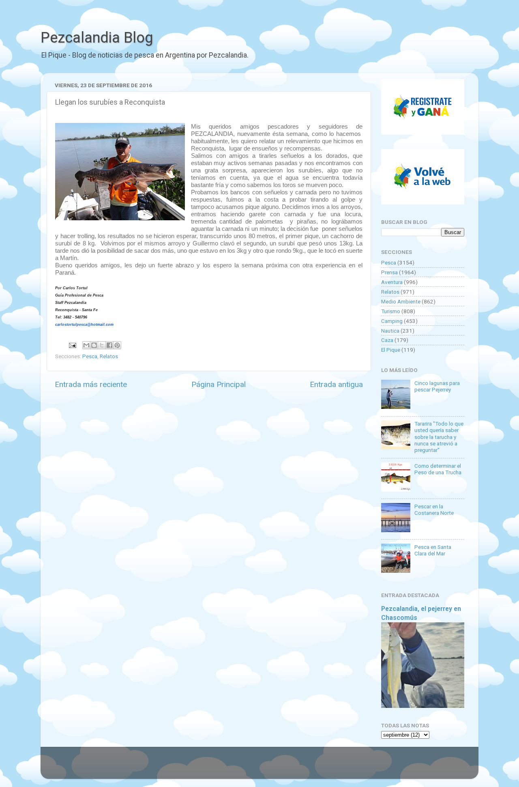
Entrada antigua (336, 384)
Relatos (109, 356)
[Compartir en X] (102, 345)
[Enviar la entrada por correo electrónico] (71, 345)
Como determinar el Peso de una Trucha (437, 468)
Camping (392, 321)
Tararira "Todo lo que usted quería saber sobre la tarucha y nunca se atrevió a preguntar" (438, 436)
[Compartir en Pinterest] (117, 345)
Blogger (343, 766)
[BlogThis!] (94, 345)
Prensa (389, 272)
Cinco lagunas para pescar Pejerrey (437, 386)
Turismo (390, 311)
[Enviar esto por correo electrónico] (86, 345)
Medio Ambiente (400, 301)
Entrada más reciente (91, 384)
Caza (387, 340)
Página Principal (218, 384)
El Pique (390, 349)
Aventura (392, 282)
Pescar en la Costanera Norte (434, 509)
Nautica (390, 330)
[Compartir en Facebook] (109, 345)
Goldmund (274, 766)
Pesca (89, 356)
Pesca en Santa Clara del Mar (432, 550)
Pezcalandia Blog (97, 37)
